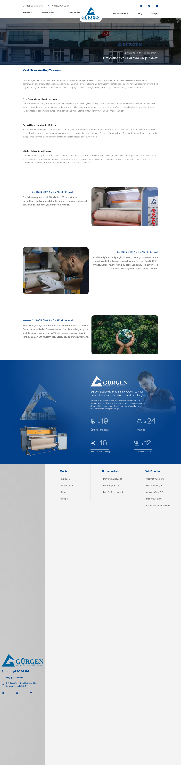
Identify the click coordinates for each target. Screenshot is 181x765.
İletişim (154, 14)
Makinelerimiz (73, 13)
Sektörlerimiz (119, 14)
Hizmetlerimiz (47, 13)
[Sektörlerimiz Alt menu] (128, 14)
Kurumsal (27, 13)
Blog (140, 14)
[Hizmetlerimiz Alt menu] (57, 13)
